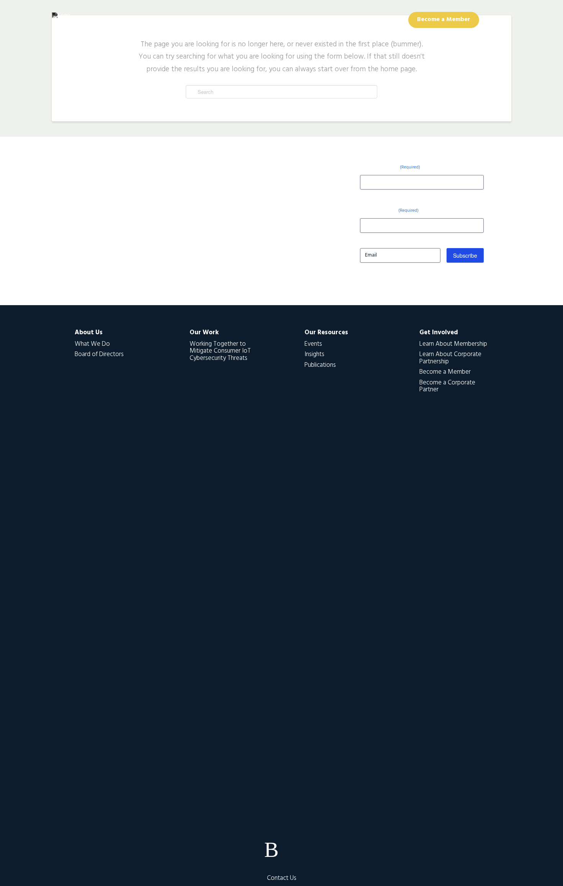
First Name (390, 167)
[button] (495, 20)
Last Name (389, 210)
